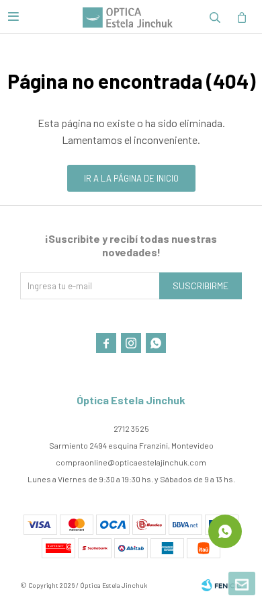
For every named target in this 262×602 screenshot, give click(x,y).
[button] (215, 17)
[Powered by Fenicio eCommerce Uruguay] (222, 585)
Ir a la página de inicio (131, 178)
